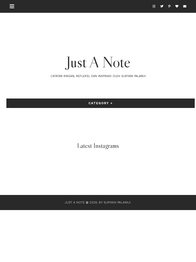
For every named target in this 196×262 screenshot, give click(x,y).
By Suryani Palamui (114, 202)
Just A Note (98, 61)
